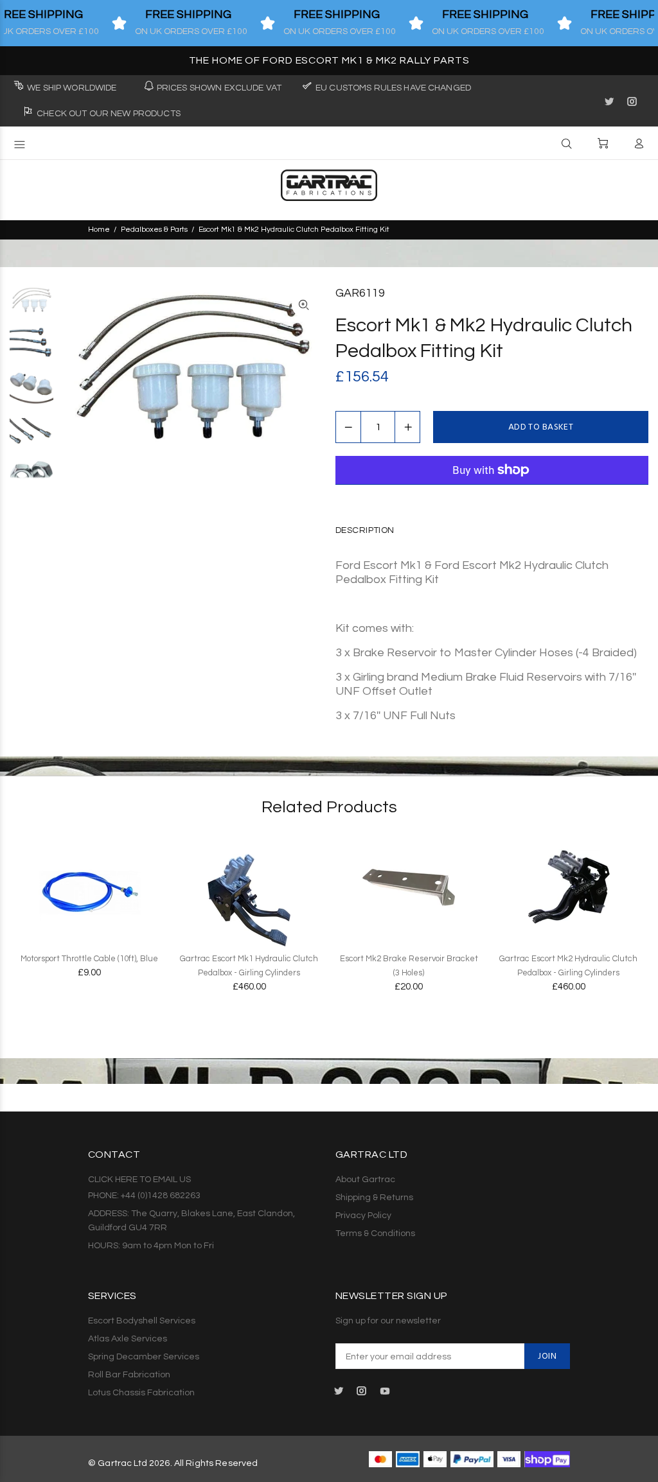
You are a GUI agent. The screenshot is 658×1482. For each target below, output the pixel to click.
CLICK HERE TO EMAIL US (139, 1179)
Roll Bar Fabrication (129, 1374)
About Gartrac (365, 1179)
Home (99, 229)
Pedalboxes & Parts (154, 229)
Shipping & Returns (374, 1197)
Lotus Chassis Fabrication (141, 1392)
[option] (31, 306)
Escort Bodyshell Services (141, 1320)
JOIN (547, 1356)
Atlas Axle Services (127, 1338)
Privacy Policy (363, 1215)
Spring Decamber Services (143, 1356)
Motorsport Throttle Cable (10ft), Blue (89, 958)
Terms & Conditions (375, 1233)
